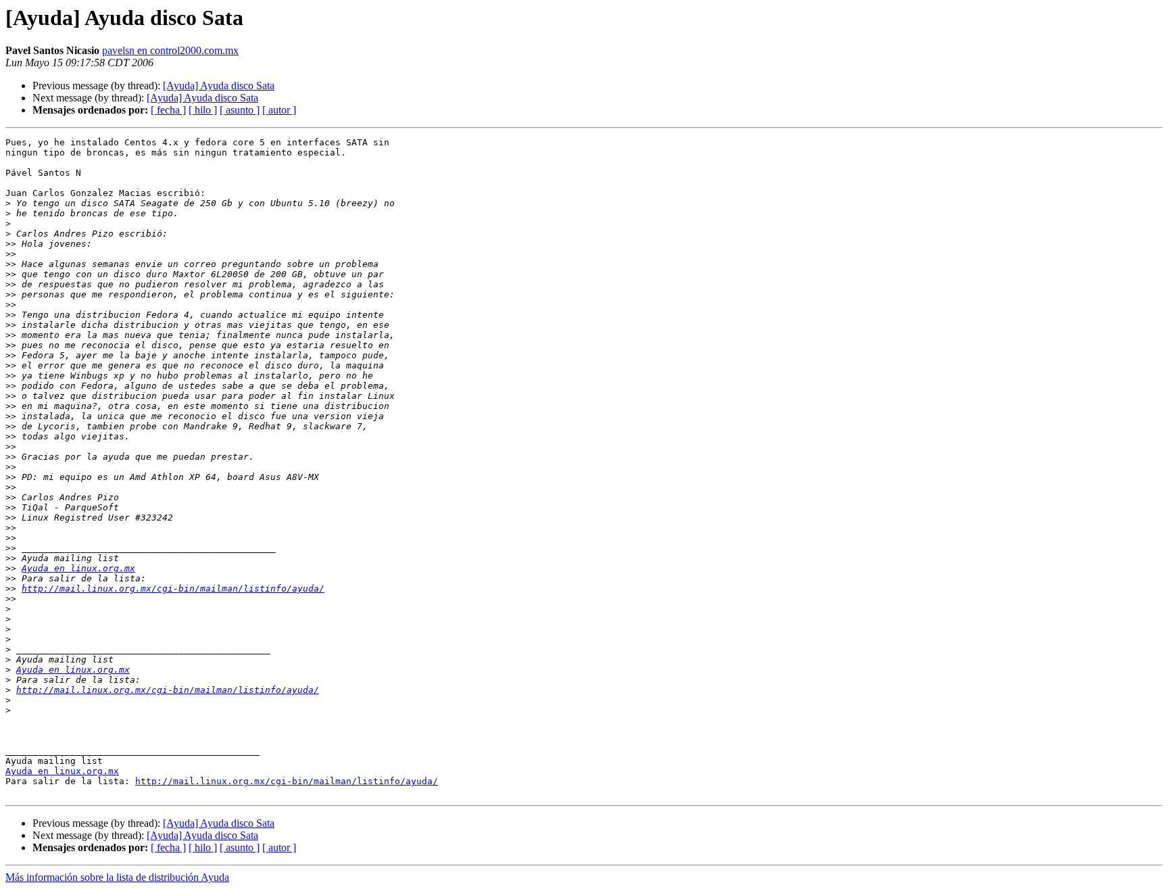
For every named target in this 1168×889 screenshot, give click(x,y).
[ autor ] (279, 110)
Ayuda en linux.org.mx (78, 568)
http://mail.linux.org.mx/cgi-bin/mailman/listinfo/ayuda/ (173, 588)
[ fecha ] (168, 110)
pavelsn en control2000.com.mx (170, 50)
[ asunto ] (240, 110)
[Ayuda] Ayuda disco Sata (218, 85)
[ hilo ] (203, 110)
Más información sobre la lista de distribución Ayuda (117, 877)
